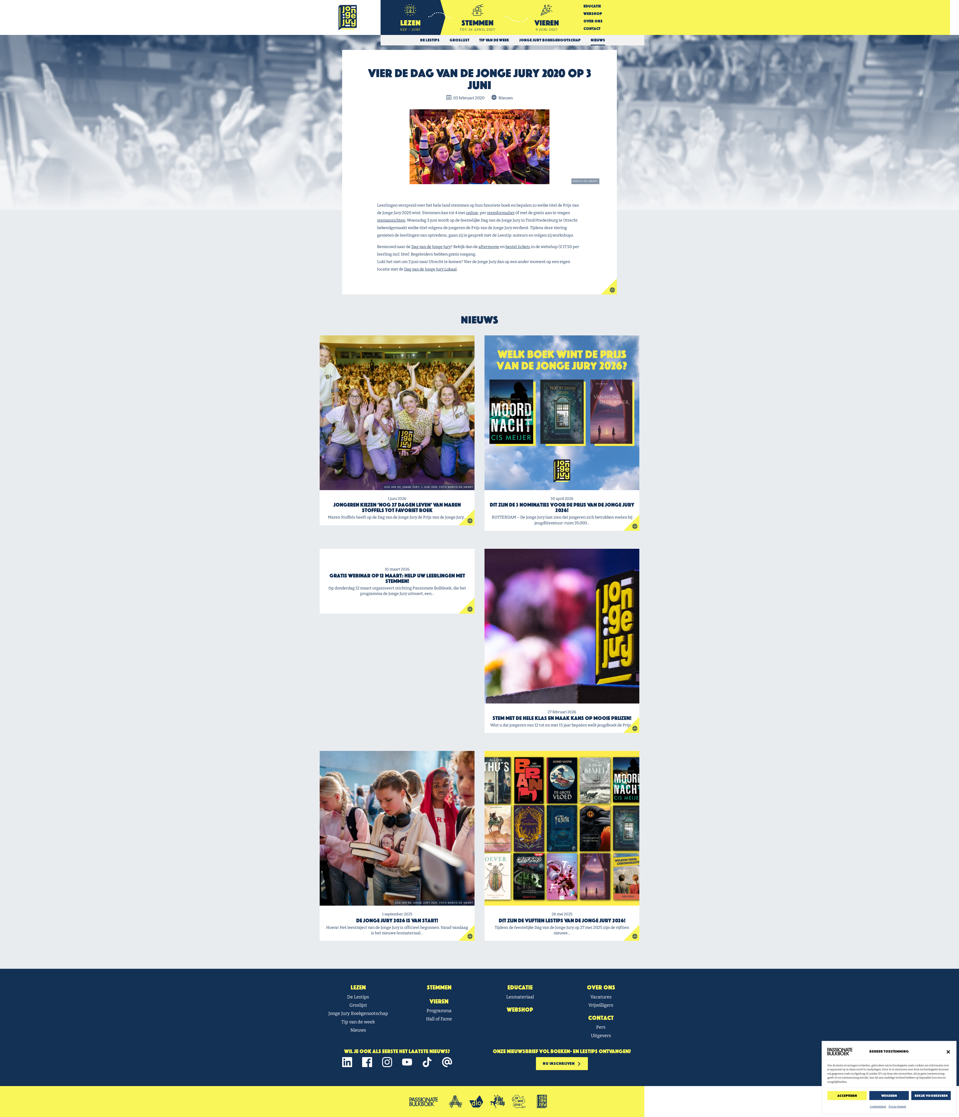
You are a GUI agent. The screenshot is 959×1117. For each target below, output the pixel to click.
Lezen (358, 987)
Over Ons (593, 21)
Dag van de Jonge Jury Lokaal (430, 269)
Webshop (592, 13)
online (472, 212)
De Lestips (358, 997)
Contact (591, 28)
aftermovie (489, 246)
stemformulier (501, 212)
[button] (948, 1051)
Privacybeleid (897, 1106)
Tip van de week (358, 1022)
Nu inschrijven (559, 1063)
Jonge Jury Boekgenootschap (358, 1013)
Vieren (439, 1001)
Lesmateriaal (520, 997)
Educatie (592, 6)
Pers (601, 1027)
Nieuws (358, 1030)
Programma (439, 1010)
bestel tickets (517, 246)
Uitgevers (601, 1035)
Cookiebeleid (878, 1106)
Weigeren (889, 1096)
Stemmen (439, 987)
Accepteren (847, 1096)
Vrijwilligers (600, 1005)
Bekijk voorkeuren (931, 1096)
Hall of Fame (439, 1019)
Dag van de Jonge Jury (431, 246)
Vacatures (601, 997)
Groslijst (358, 1005)
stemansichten (391, 220)
